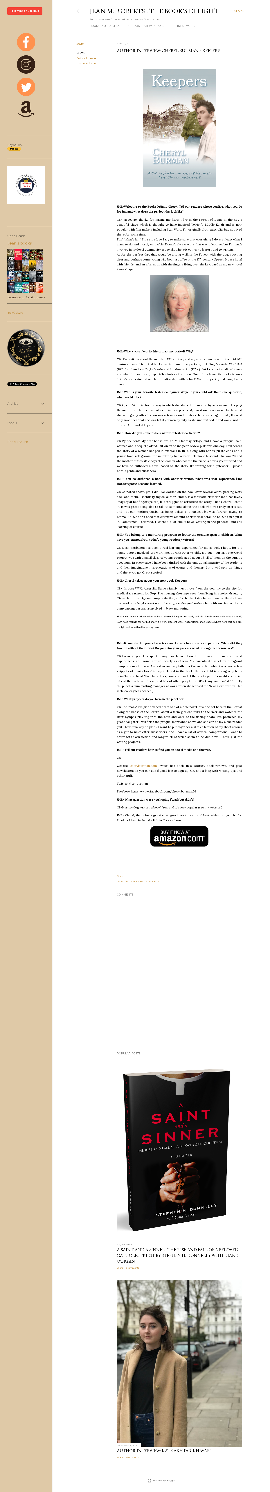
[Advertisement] (179, 1017)
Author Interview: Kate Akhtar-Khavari (164, 1450)
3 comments (132, 1267)
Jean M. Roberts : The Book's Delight (154, 11)
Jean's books (19, 243)
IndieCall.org (15, 312)
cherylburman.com (143, 765)
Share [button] (80, 43)
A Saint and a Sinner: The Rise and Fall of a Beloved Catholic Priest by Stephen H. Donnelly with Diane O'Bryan (177, 1255)
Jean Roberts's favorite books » (26, 297)
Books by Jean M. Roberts (109, 26)
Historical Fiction (87, 63)
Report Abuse (17, 442)
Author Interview (87, 58)
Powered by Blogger (164, 1480)
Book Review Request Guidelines (158, 26)
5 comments (132, 1457)
